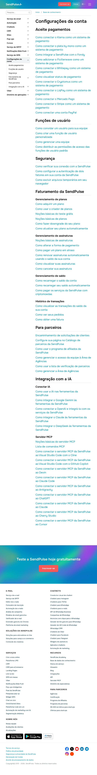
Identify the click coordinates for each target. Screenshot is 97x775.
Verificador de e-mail (14, 618)
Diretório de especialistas (60, 684)
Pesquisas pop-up (13, 694)
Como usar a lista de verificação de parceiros (62, 366)
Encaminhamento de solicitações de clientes (62, 335)
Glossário (53, 667)
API (51, 677)
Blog (52, 670)
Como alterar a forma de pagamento (57, 245)
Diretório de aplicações (16, 95)
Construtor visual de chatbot (61, 595)
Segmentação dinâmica (15, 713)
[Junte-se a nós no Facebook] (67, 749)
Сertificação (55, 697)
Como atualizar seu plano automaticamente (61, 228)
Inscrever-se (64, 4)
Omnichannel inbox (13, 704)
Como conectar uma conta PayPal (56, 112)
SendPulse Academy (58, 657)
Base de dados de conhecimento (62, 660)
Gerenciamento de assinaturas (54, 235)
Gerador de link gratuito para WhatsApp (65, 622)
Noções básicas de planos (51, 218)
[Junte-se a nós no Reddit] (72, 754)
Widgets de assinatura (59, 642)
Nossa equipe (11, 724)
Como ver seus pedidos (49, 314)
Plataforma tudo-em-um (15, 707)
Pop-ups (10, 39)
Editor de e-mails (12, 602)
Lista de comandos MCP (50, 446)
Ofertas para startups (58, 710)
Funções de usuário (16, 69)
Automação (11, 23)
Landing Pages (11, 670)
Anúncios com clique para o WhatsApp (65, 618)
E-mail (9, 591)
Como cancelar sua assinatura (53, 268)
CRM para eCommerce (14, 667)
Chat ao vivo (11, 700)
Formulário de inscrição (15, 605)
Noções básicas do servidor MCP (55, 441)
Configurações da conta (14, 60)
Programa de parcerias (59, 704)
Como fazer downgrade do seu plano (57, 223)
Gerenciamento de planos (51, 199)
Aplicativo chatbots (57, 645)
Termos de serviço (13, 748)
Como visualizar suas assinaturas (55, 263)
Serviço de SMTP (14, 47)
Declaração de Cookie (14, 757)
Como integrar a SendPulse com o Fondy (60, 54)
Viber (9, 91)
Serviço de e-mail (12, 595)
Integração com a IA (16, 87)
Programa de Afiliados (58, 700)
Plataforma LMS (12, 660)
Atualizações (11, 730)
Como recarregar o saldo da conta (56, 280)
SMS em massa (12, 677)
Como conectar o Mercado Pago (55, 99)
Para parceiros (14, 83)
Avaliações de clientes (14, 727)
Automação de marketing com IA (18, 710)
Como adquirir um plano (49, 204)
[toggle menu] (89, 4)
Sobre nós (11, 719)
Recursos (55, 653)
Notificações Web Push (16, 51)
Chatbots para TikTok (58, 602)
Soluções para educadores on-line (19, 635)
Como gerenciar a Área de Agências (57, 371)
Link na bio (10, 674)
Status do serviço (57, 664)
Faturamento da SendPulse (15, 78)
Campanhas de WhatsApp (60, 615)
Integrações (55, 674)
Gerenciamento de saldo (50, 276)
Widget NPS (10, 697)
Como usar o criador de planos (53, 209)
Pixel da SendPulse (13, 690)
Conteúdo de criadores (14, 642)
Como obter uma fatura (49, 319)
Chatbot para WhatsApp (59, 605)
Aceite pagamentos (16, 65)
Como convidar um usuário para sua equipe (61, 128)
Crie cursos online (13, 657)
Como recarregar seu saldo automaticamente (62, 285)
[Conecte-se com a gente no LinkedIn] (82, 749)
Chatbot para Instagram (59, 598)
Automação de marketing (59, 648)
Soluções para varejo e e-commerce (20, 638)
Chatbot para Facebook (59, 635)
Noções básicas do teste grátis (54, 214)
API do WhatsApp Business (60, 612)
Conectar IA (42, 386)
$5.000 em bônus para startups (62, 707)
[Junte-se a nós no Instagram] (67, 754)
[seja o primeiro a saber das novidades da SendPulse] (87, 749)
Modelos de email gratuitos (16, 615)
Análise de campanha (14, 612)
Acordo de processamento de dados (19, 760)
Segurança (13, 73)
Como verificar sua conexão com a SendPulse (62, 166)
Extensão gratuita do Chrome (17, 622)
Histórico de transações (49, 301)
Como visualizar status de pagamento (58, 77)
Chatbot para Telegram (59, 638)
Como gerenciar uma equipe (52, 142)
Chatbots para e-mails (58, 608)
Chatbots (11, 27)
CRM (9, 31)
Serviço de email (14, 19)
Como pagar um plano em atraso (54, 250)
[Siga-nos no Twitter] (72, 749)
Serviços (11, 653)
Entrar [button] (76, 4)
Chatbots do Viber (57, 632)
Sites (9, 35)
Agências (53, 694)
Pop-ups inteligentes (14, 687)
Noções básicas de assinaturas (54, 240)
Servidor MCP (43, 437)
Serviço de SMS (13, 55)
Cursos (10, 43)
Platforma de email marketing (17, 625)
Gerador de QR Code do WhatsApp (63, 625)
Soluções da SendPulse (19, 631)
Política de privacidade (14, 751)
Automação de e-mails (14, 608)
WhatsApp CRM (56, 628)
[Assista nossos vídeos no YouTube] (77, 749)
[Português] (83, 4)
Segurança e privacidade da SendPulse (21, 754)
